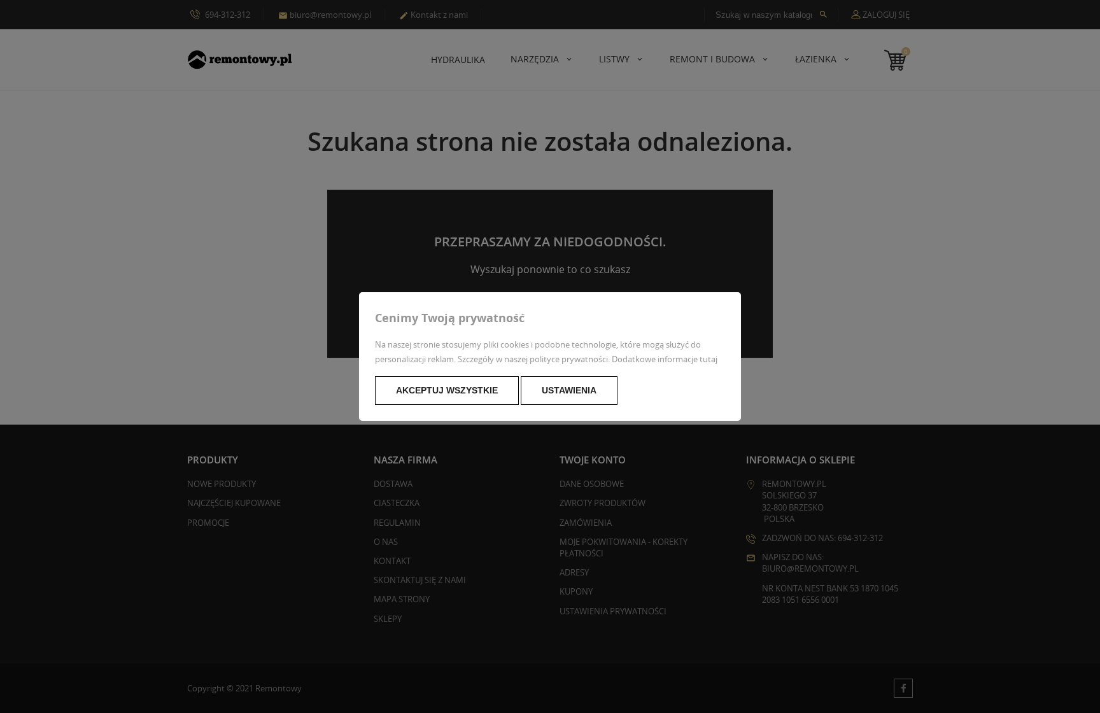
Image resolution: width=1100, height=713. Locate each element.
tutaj (708, 359)
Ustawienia (569, 390)
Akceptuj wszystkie (447, 390)
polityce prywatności (569, 359)
